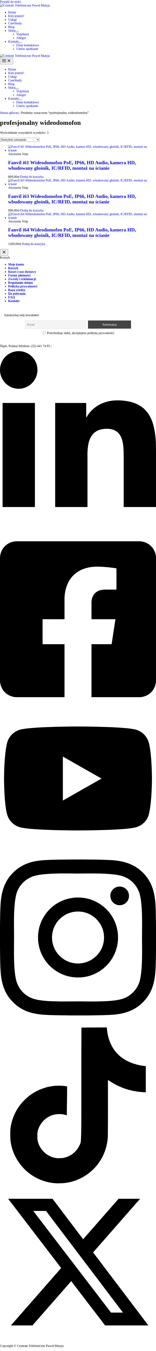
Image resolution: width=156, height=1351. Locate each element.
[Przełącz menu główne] (6, 61)
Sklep (11, 30)
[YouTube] (78, 846)
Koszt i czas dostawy (22, 271)
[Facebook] (78, 707)
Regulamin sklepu (20, 282)
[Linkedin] (78, 528)
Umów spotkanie (27, 49)
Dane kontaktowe (27, 45)
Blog (11, 27)
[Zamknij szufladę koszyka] (4, 252)
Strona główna (9, 112)
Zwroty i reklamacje (22, 279)
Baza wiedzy (16, 290)
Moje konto (16, 264)
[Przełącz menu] (17, 31)
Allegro (21, 38)
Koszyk (13, 268)
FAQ (11, 297)
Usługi (12, 19)
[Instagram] (78, 1025)
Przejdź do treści (10, 1)
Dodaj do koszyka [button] (31, 176)
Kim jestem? (16, 16)
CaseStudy (15, 23)
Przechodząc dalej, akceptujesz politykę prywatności (80, 333)
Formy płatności (19, 275)
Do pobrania (17, 293)
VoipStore (22, 34)
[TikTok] (78, 1182)
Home (12, 12)
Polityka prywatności (22, 286)
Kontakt (13, 41)
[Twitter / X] (78, 1339)
